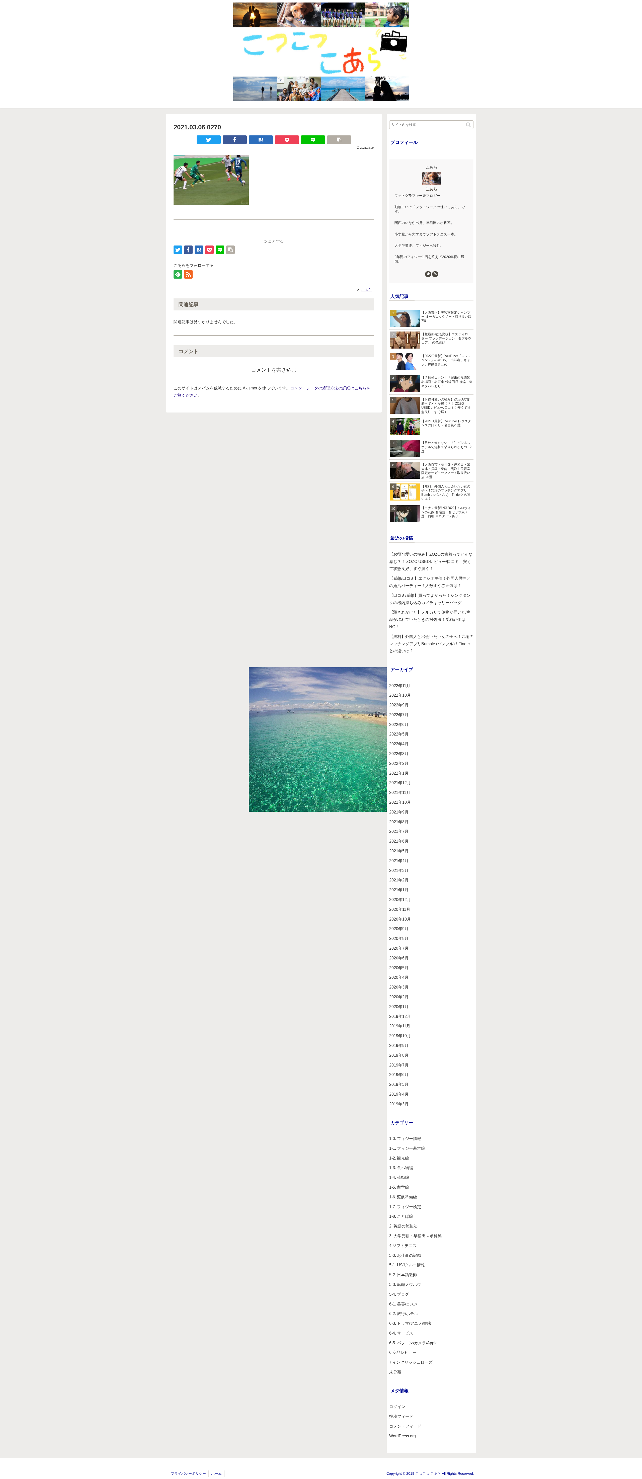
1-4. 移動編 (399, 1177)
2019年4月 (399, 1094)
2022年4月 (399, 744)
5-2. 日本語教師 (403, 1275)
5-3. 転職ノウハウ (405, 1284)
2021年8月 (399, 822)
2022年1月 (399, 773)
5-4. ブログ (399, 1294)
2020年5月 (399, 968)
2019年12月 (400, 1016)
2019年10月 (400, 1036)
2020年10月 (400, 919)
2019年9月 (399, 1045)
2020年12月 (400, 899)
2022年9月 (399, 705)
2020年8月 (399, 938)
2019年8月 (399, 1055)
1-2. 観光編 (399, 1158)
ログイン (397, 1407)
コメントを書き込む (273, 370)
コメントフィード (405, 1426)
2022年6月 (399, 724)
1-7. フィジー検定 (405, 1207)
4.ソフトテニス (403, 1246)
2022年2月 (399, 763)
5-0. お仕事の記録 (405, 1255)
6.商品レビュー (403, 1352)
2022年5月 (399, 734)
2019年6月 (399, 1075)
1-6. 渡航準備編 (403, 1197)
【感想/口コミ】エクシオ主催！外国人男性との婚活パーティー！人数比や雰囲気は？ (429, 582)
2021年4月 (399, 861)
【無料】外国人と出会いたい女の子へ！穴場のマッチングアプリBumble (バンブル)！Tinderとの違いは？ (431, 643)
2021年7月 (399, 831)
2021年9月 (399, 812)
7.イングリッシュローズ (411, 1362)
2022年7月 (399, 715)
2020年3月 (399, 987)
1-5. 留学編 (399, 1187)
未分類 (395, 1372)
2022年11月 (399, 686)
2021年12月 (400, 783)
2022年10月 (400, 695)
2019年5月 (399, 1084)
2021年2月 (399, 880)
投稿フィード (401, 1416)
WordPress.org (402, 1436)
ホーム (216, 1473)
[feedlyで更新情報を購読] (178, 274)
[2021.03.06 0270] (261, 139)
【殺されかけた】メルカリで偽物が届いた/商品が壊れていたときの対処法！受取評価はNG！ (429, 619)
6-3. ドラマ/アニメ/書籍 (410, 1323)
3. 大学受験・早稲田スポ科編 (415, 1236)
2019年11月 (399, 1026)
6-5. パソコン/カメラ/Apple (413, 1343)
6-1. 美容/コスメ (403, 1304)
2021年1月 (399, 890)
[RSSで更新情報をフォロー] (188, 274)
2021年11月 (399, 792)
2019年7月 (399, 1065)
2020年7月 (399, 948)
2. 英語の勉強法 (403, 1226)
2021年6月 (399, 841)
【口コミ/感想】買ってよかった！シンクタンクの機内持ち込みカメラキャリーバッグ (429, 599)
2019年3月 (399, 1104)
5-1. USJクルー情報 (407, 1265)
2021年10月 (400, 802)
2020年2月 (399, 997)
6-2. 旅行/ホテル (403, 1313)
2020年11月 (399, 909)
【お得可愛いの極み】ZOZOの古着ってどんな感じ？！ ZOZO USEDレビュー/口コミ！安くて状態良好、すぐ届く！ (430, 561)
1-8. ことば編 (401, 1216)
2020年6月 (399, 958)
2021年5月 (399, 851)
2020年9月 (399, 929)
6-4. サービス (401, 1333)
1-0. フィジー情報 (405, 1138)
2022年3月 (399, 754)
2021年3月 (399, 870)
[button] (468, 124)
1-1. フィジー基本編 (407, 1148)
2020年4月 (399, 977)
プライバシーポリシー (188, 1473)
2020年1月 (399, 1007)
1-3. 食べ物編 (401, 1168)
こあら (431, 189)
